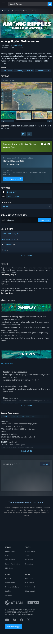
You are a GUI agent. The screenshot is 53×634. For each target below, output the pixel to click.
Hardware (29, 560)
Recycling (29, 564)
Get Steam (29, 578)
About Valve (30, 551)
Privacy (8, 578)
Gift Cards (9, 568)
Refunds (8, 595)
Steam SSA (9, 555)
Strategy (19, 71)
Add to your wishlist (13, 179)
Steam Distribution (12, 564)
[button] (5, 11)
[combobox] (28, 4)
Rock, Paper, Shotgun (8, 275)
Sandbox (40, 71)
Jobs (27, 555)
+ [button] (48, 71)
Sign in (4, 126)
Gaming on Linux (7, 293)
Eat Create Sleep (16, 45)
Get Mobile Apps (13, 627)
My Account (30, 591)
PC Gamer (4, 284)
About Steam (10, 551)
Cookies (8, 591)
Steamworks (10, 560)
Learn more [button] (44, 220)
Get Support (30, 587)
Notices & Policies (12, 587)
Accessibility (10, 583)
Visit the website (9, 239)
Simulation (7, 71)
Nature (30, 71)
